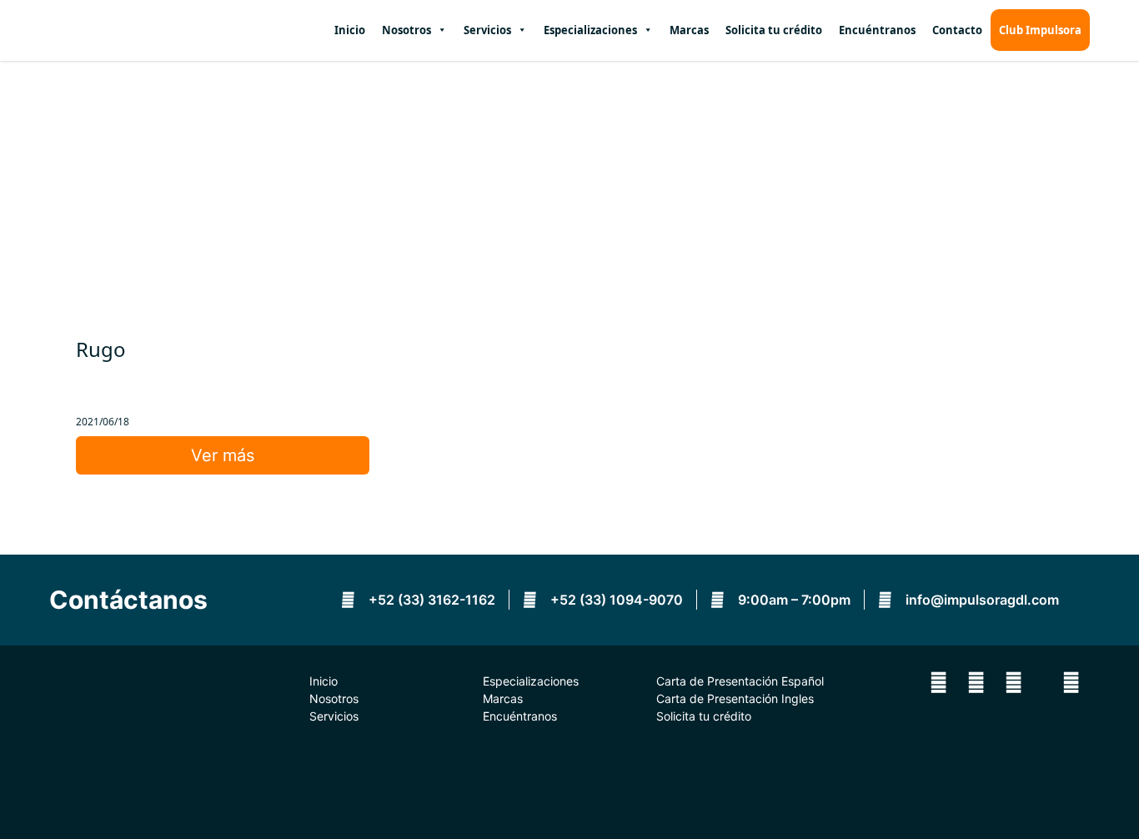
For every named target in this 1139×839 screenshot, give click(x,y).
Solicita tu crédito (773, 30)
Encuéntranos (877, 30)
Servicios (334, 716)
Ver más (222, 455)
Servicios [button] (487, 30)
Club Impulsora (1040, 30)
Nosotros (406, 30)
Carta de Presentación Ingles (735, 698)
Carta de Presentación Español (740, 681)
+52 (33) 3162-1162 (430, 599)
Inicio (349, 30)
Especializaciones (531, 681)
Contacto (957, 30)
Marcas (689, 30)
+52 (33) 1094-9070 (615, 599)
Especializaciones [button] (590, 30)
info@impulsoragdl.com (980, 599)
